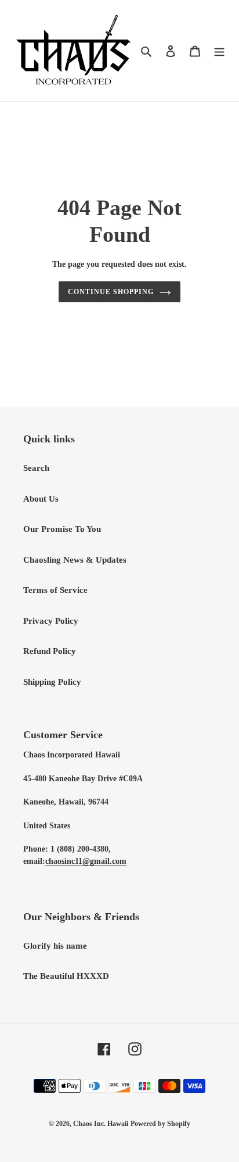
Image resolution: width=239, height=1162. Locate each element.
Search (36, 468)
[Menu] (219, 50)
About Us (41, 498)
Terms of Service (55, 590)
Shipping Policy (52, 682)
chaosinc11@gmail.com (85, 861)
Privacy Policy (50, 620)
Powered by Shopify (160, 1124)
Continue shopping (111, 292)
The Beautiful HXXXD (66, 976)
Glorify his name (55, 945)
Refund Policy (49, 651)
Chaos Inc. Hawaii (100, 1124)
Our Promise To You (62, 529)
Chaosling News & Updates (74, 559)
